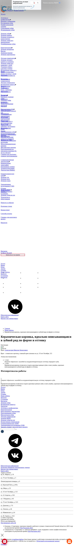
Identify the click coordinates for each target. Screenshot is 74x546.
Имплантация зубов (28, 283)
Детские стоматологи (8, 82)
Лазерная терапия (6, 53)
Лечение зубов (5, 33)
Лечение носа (5, 179)
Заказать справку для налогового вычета (14, 427)
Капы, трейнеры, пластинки (6, 90)
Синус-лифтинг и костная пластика (6, 122)
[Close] (1, 5)
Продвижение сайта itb (8, 523)
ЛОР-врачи (4, 117)
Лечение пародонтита (8, 54)
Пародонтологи (6, 110)
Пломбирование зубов (8, 44)
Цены (3, 267)
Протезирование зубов (8, 132)
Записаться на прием (13, 255)
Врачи (3, 265)
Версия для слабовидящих (9, 318)
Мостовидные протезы (8, 147)
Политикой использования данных (48, 541)
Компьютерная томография (6, 164)
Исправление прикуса (8, 84)
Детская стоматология (8, 58)
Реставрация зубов (7, 23)
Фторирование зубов (8, 30)
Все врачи (4, 75)
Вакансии (4, 222)
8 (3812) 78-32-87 (20, 519)
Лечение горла (5, 181)
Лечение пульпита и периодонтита (7, 38)
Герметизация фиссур (8, 75)
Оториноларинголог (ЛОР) (10, 423)
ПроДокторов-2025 (26, 528)
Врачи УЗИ (4, 124)
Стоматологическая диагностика (7, 160)
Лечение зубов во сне (8, 195)
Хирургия (8, 283)
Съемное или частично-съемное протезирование (9, 155)
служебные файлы (18, 539)
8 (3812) (6, 253)
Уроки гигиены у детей (8, 74)
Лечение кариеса (6, 35)
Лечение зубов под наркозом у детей (7, 64)
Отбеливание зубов (7, 28)
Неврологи (4, 121)
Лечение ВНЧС (10, 292)
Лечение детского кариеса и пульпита (7, 61)
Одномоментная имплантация (6, 115)
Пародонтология (6, 47)
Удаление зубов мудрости (6, 101)
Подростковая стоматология (5, 80)
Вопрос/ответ (5, 210)
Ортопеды (4, 95)
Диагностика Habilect (8, 170)
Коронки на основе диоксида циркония (7, 138)
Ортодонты (4, 102)
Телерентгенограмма (7, 168)
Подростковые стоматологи (5, 87)
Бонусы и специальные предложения (8, 135)
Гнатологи (4, 99)
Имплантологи (6, 92)
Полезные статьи (6, 206)
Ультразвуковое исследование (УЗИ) (7, 185)
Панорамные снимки (8, 167)
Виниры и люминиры (8, 21)
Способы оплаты (6, 213)
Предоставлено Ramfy (51, 3)
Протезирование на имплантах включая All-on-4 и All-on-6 (9, 150)
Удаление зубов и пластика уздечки (6, 67)
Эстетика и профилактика (5, 18)
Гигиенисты (5, 113)
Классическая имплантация (5, 118)
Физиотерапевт (6, 128)
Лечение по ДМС (6, 140)
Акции (3, 269)
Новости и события (7, 202)
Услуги (3, 263)
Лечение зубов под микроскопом (7, 41)
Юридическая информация (9, 315)
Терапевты (4, 79)
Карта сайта (5, 317)
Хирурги (4, 106)
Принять (3, 544)
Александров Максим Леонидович (16, 350)
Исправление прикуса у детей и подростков (8, 71)
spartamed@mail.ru (22, 521)
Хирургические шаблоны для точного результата (8, 126)
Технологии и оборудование (5, 198)
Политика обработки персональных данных (15, 467)
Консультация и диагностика (10, 411)
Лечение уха (5, 177)
